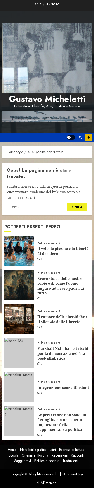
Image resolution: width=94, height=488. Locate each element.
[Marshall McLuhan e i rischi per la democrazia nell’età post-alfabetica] (19, 353)
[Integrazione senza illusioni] (19, 387)
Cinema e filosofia (35, 455)
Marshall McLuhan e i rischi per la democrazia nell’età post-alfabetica (62, 353)
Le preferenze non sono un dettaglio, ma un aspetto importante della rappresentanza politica (61, 422)
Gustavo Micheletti (47, 99)
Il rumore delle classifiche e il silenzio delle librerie (62, 319)
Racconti (77, 455)
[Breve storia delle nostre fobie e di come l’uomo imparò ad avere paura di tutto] (19, 285)
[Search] (80, 137)
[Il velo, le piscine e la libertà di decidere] (19, 251)
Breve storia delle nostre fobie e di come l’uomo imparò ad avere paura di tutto (60, 286)
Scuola (13, 455)
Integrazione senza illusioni (63, 387)
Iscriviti (88, 137)
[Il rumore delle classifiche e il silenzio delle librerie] (19, 319)
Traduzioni (70, 460)
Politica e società (48, 243)
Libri (53, 449)
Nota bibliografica (33, 449)
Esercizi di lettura (71, 449)
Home (12, 449)
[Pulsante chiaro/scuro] (71, 137)
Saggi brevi (22, 460)
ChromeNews (74, 474)
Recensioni (59, 455)
